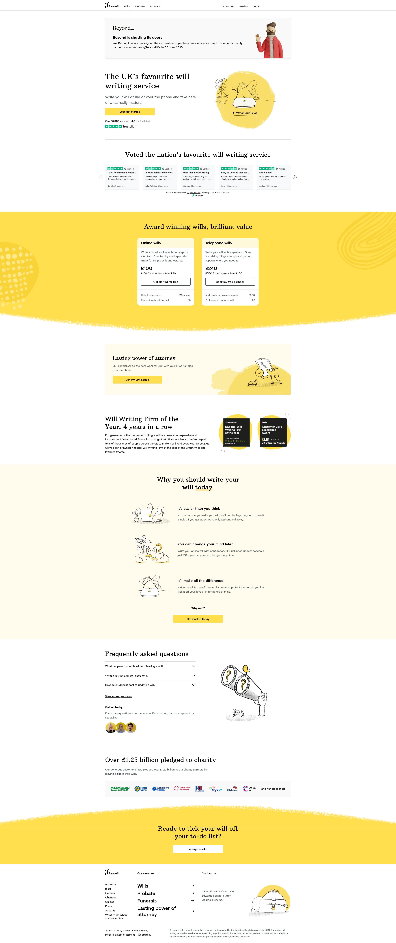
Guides (243, 6)
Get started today (198, 619)
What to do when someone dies (116, 916)
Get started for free (165, 282)
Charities (110, 897)
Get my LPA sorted (137, 380)
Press (108, 906)
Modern (120, 934)
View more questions (118, 696)
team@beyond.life (149, 47)
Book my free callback (230, 282)
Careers (110, 892)
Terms (108, 930)
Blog (108, 888)
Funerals (155, 6)
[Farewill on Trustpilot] (120, 126)
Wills (127, 6)
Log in (256, 6)
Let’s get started (130, 112)
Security (110, 910)
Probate (140, 6)
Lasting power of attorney (156, 911)
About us (228, 6)
